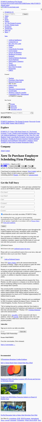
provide (16, 317)
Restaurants (12, 68)
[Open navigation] (1, 9)
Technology (20, 420)
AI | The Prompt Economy (13, 23)
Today (7, 16)
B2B (6, 18)
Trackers (11, 78)
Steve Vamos (12, 262)
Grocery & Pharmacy (15, 52)
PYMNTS (6, 164)
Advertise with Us (16, 109)
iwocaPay (15, 315)
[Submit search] (32, 113)
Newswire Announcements (17, 89)
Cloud (10, 47)
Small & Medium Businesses (17, 58)
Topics (6, 36)
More (6, 32)
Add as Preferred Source (12, 259)
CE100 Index (13, 91)
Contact (7, 5)
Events (15, 3)
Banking (11, 45)
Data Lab (7, 30)
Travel (11, 63)
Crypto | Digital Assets (12, 25)
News (2, 420)
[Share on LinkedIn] (4, 166)
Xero (39, 420)
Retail (6, 19)
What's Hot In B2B (31, 420)
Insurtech (11, 56)
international (35, 418)
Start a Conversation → (8, 344)
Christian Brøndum (34, 310)
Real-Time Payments (15, 67)
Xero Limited (32, 171)
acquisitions (12, 418)
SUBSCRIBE (21, 3)
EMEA (11, 70)
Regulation (8, 27)
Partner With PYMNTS (33, 3)
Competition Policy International (19, 94)
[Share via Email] (6, 166)
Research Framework (15, 82)
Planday (15, 175)
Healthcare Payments (15, 54)
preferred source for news (22, 249)
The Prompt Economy (22, 121)
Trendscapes (8, 28)
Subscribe (14, 106)
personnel (13, 420)
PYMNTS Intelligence (8, 1)
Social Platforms (14, 59)
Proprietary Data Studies (16, 80)
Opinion (11, 87)
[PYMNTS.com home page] (10, 7)
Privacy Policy (35, 221)
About (3, 5)
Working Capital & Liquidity (17, 92)
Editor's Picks (13, 85)
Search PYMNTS (6, 113)
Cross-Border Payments (16, 49)
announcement (33, 175)
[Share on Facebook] (1, 166)
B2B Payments (25, 418)
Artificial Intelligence (15, 40)
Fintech (7, 21)
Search (26, 14)
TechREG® (12, 65)
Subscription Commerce (16, 61)
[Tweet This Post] (3, 166)
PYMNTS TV (9, 12)
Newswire (10, 3)
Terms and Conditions (9, 222)
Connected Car (13, 42)
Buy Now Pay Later (15, 43)
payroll (7, 420)
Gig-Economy (13, 51)
